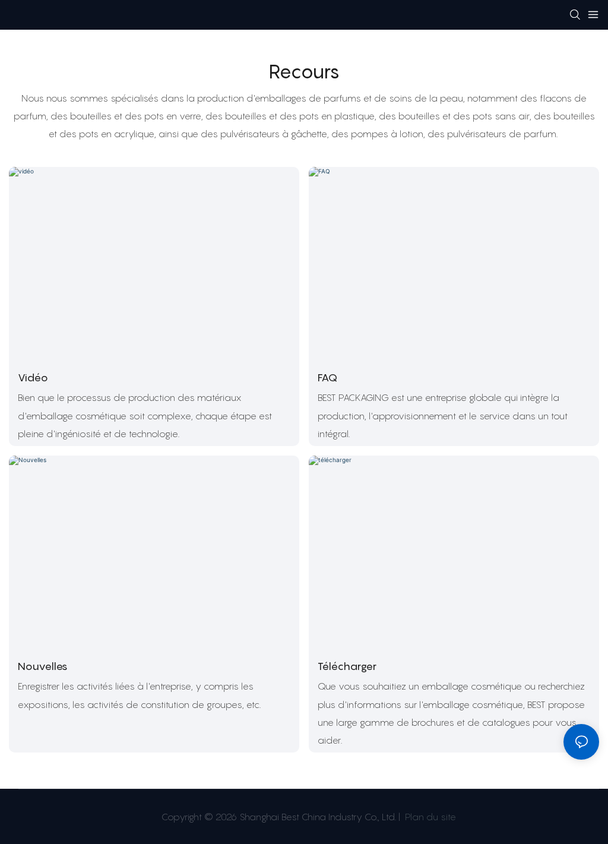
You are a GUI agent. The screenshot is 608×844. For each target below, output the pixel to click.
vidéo (33, 377)
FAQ (327, 377)
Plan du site (429, 817)
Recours (304, 71)
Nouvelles (43, 666)
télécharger (347, 666)
